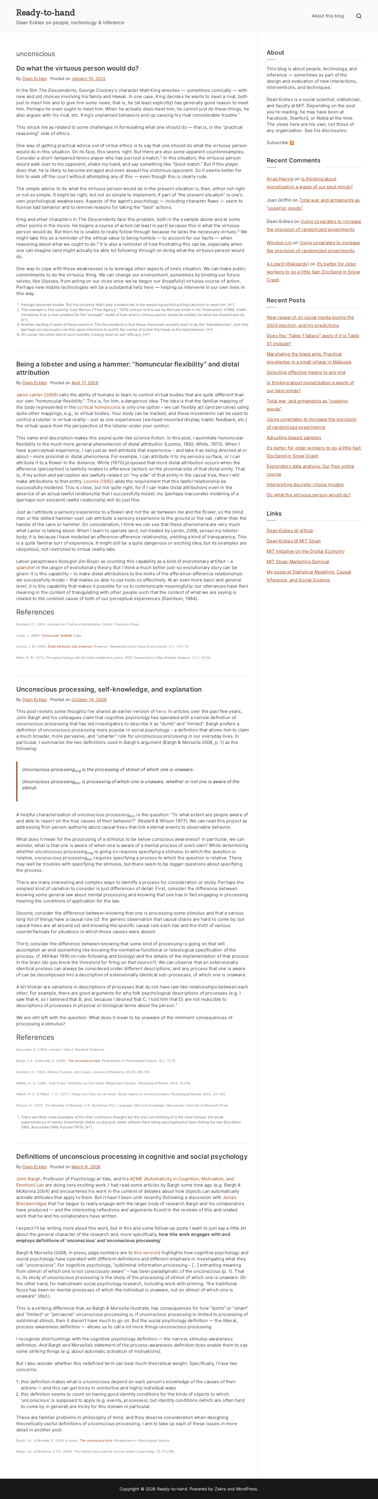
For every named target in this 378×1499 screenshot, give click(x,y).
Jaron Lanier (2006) (37, 394)
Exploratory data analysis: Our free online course (310, 470)
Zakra (220, 1488)
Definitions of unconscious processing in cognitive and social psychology (132, 1156)
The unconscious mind (84, 1060)
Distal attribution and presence (70, 646)
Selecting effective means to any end (306, 372)
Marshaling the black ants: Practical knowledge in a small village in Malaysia (309, 358)
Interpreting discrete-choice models (305, 484)
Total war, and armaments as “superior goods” (307, 405)
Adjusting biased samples (294, 437)
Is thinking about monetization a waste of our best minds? (310, 386)
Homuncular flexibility (57, 635)
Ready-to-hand (45, 12)
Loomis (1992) (98, 481)
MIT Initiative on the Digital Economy (306, 551)
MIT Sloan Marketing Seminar (298, 561)
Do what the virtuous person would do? (77, 68)
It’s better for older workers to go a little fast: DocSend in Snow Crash (313, 272)
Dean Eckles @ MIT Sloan (294, 541)
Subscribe (278, 142)
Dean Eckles (34, 78)
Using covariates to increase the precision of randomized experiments (311, 423)
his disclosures (330, 130)
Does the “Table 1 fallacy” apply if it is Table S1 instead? (313, 339)
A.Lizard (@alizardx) (288, 264)
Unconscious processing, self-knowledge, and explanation (109, 689)
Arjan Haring (280, 179)
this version (146, 1252)
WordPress (246, 1488)
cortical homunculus (98, 407)
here (161, 711)
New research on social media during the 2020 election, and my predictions (310, 321)
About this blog (328, 16)
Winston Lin (279, 242)
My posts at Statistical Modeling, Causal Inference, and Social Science (309, 576)
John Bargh (28, 1179)
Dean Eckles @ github (290, 530)
